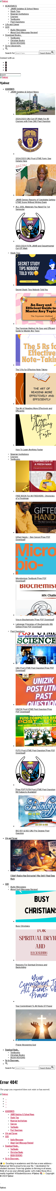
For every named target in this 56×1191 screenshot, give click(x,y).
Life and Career (12, 24)
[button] (6, 49)
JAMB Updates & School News (24, 8)
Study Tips (15, 11)
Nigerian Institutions (19, 14)
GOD (7, 27)
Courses (14, 16)
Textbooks (15, 19)
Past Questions (17, 22)
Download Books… (13, 35)
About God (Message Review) (24, 32)
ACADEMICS (11, 6)
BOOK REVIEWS (17, 43)
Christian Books (17, 40)
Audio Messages (18, 30)
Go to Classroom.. (13, 46)
